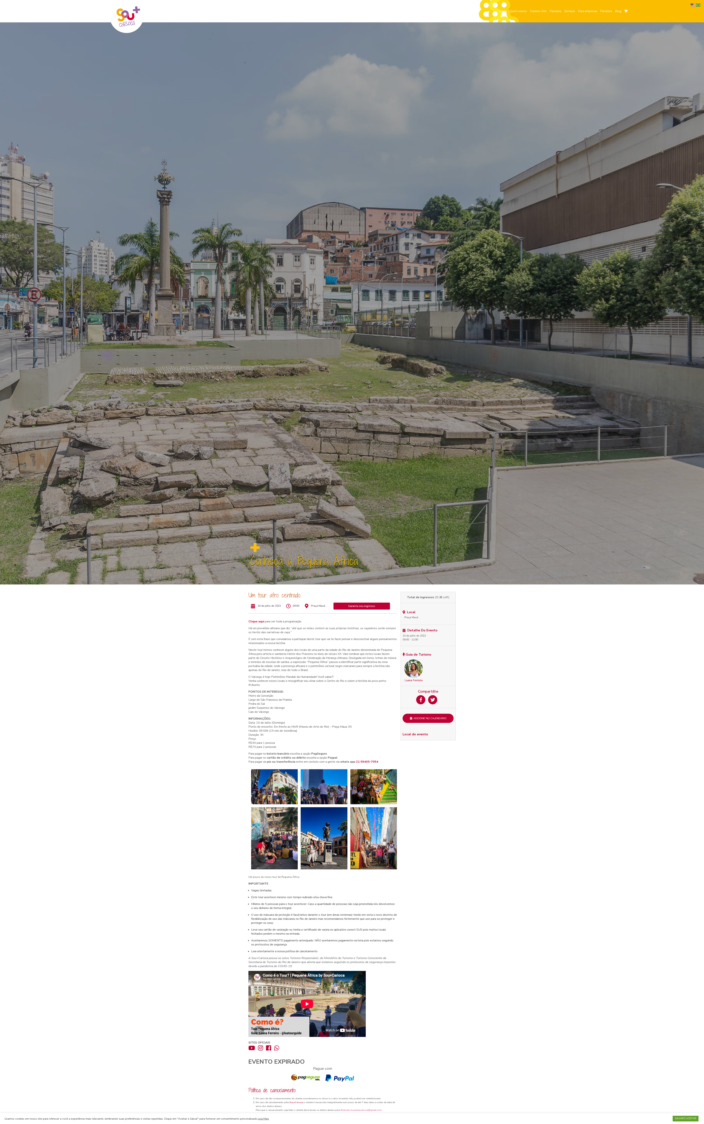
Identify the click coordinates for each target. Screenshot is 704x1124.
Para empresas (587, 11)
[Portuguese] (698, 5)
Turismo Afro (538, 11)
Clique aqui (256, 621)
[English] (693, 5)
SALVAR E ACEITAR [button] (685, 1118)
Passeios (555, 11)
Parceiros (606, 11)
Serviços (569, 11)
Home (503, 11)
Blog (618, 11)
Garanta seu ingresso (361, 606)
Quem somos (518, 11)
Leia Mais (263, 1119)
